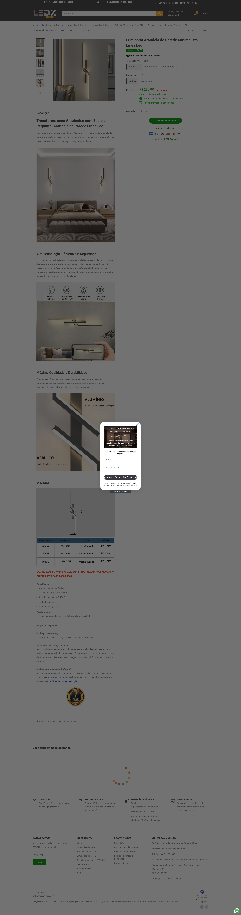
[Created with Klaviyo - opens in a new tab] (120, 491)
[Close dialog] (137, 424)
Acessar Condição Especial (120, 477)
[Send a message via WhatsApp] (237, 911)
